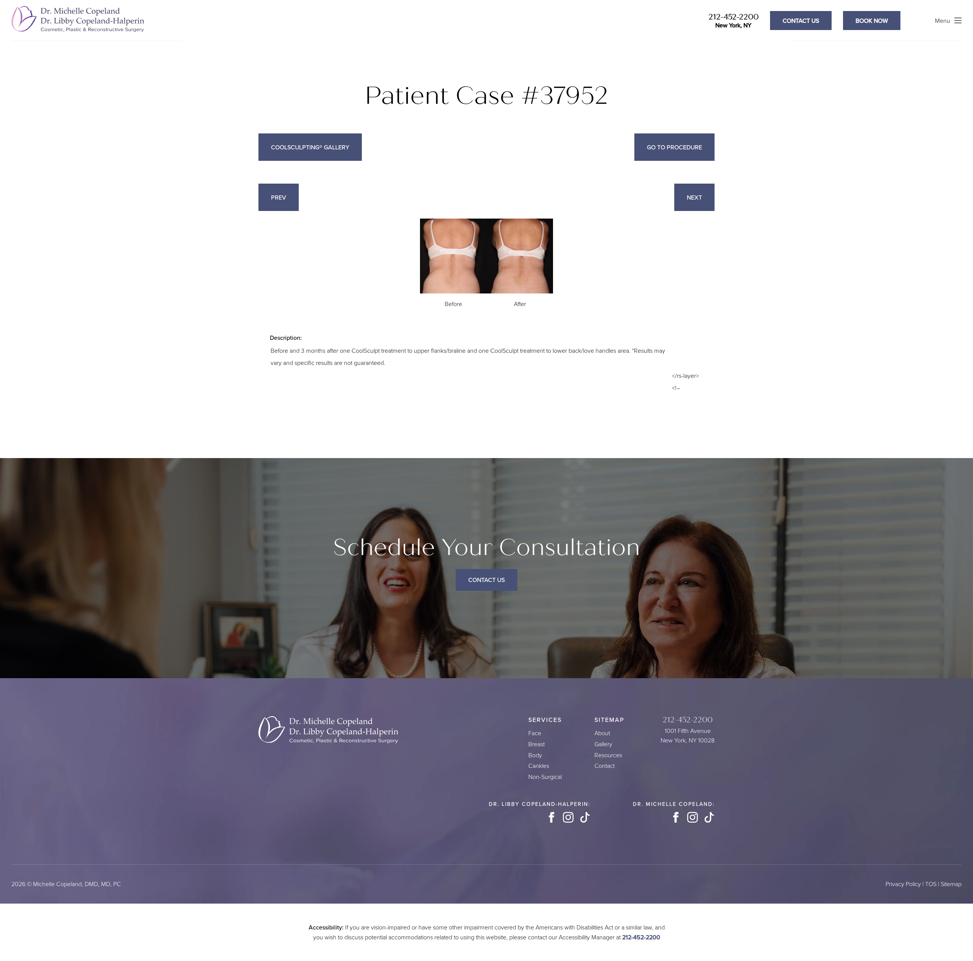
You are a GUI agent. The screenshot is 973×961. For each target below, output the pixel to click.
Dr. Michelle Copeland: (674, 804)
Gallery (603, 744)
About (602, 733)
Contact (604, 765)
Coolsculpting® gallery (310, 147)
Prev (278, 197)
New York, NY (733, 25)
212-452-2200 (733, 17)
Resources (608, 755)
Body (535, 755)
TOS (931, 884)
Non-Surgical (545, 776)
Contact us (801, 20)
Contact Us (486, 580)
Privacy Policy (903, 884)
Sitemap (951, 884)
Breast (536, 744)
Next (694, 197)
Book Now (872, 20)
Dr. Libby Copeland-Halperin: (539, 804)
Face (534, 733)
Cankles (538, 765)
